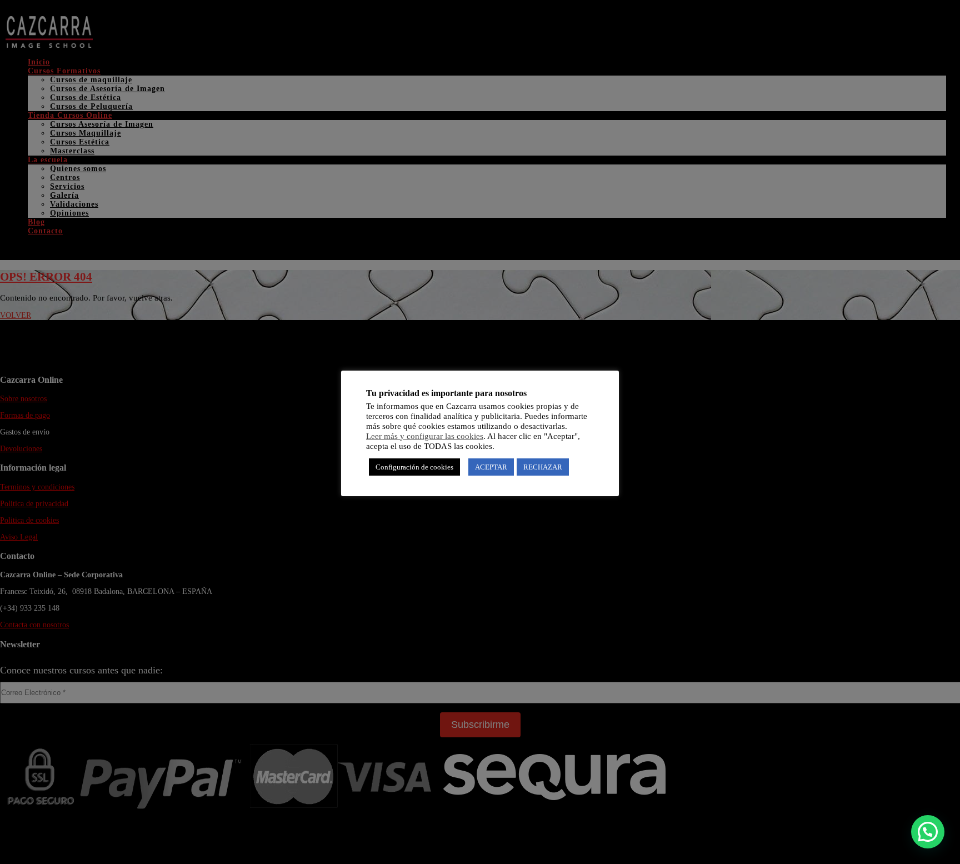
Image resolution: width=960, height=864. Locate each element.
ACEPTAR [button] (491, 467)
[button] (927, 831)
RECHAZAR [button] (542, 467)
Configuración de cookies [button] (414, 467)
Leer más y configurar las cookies (424, 436)
